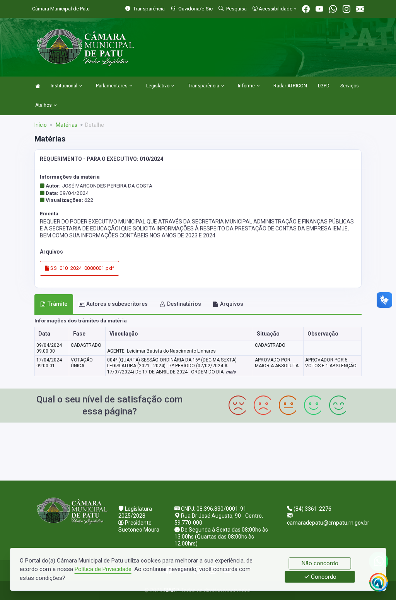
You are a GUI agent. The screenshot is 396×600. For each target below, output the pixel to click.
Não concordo (320, 563)
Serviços (349, 86)
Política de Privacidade (103, 569)
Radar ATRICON (290, 86)
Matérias (66, 125)
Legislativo (157, 86)
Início (40, 125)
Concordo (322, 576)
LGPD (323, 86)
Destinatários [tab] (184, 304)
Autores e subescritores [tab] (117, 304)
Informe (246, 86)
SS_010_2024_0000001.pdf (81, 268)
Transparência (203, 86)
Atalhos (43, 105)
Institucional (64, 86)
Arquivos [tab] (231, 304)
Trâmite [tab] (57, 304)
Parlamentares (112, 86)
